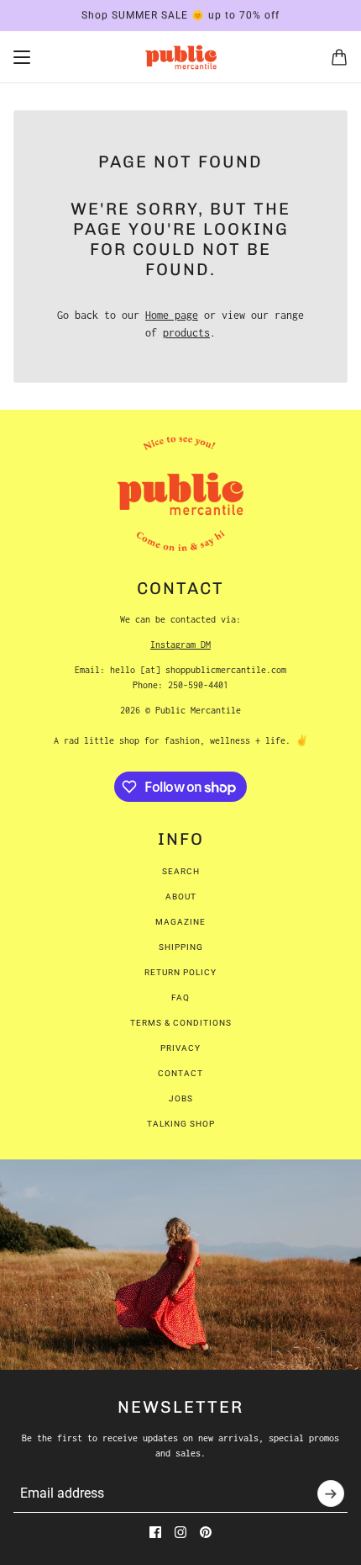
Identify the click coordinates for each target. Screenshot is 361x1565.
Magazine (180, 921)
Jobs (181, 1098)
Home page (171, 315)
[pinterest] (205, 1532)
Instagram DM (180, 644)
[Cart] (339, 57)
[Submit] (330, 1493)
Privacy (180, 1048)
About (180, 896)
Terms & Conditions (181, 1022)
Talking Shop (181, 1123)
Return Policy (180, 972)
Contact (180, 1073)
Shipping (181, 947)
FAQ (180, 997)
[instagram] (180, 1532)
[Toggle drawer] (21, 57)
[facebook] (155, 1532)
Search (181, 871)
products (186, 332)
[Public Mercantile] (181, 57)
